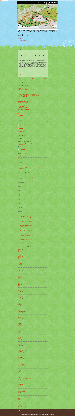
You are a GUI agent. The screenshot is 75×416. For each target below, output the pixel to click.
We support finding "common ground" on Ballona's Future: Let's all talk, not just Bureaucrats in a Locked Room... (31, 116)
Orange (19, 323)
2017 (19, 198)
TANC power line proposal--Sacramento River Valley (24, 378)
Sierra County (20, 366)
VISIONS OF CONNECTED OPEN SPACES (23, 87)
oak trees (19, 319)
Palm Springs (19, 325)
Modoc (19, 306)
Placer (19, 330)
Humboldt (19, 284)
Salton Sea (19, 343)
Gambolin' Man (21, 128)
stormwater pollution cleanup (21, 376)
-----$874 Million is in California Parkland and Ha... (26, 221)
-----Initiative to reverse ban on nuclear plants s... (25, 216)
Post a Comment (22, 74)
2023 (19, 190)
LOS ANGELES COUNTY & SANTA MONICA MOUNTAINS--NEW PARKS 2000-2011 (29, 95)
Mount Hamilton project (21, 311)
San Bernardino (20, 345)
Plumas (19, 331)
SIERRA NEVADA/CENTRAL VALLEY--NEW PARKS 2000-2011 (26, 94)
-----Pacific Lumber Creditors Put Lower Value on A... (26, 234)
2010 (19, 207)
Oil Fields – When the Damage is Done (23, 119)
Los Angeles (19, 298)
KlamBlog (20, 158)
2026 (19, 186)
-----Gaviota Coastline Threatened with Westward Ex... (26, 220)
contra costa (19, 271)
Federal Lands (20, 279)
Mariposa (19, 303)
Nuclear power (20, 318)
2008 (19, 210)
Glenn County (20, 283)
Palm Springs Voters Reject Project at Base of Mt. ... (26, 225)
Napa (18, 313)
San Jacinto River (20, 351)
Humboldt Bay (20, 285)
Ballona (19, 252)
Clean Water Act (20, 264)
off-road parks (20, 320)
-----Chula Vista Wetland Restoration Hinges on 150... (26, 222)
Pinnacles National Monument (21, 329)
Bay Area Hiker (21, 125)
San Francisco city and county (21, 349)
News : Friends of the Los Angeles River (24, 109)
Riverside (19, 338)
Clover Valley (20, 266)
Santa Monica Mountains (21, 360)
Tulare (19, 387)
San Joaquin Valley (20, 352)
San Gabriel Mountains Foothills (22, 350)
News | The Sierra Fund (22, 149)
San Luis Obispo (20, 353)
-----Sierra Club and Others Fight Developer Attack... (26, 227)
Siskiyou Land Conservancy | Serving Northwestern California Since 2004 (28, 155)
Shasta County (20, 365)
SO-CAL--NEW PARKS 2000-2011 (22, 96)
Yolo (18, 403)
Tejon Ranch (19, 380)
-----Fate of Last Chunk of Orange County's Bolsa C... (26, 217)
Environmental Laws (20, 278)
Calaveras (19, 258)
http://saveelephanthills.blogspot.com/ (23, 58)
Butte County (19, 257)
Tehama (19, 379)
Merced (19, 305)
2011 (19, 206)
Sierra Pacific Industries (21, 367)
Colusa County (20, 270)
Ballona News (21, 115)
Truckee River (20, 386)
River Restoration (20, 337)
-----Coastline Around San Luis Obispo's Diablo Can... (26, 238)
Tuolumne (19, 390)
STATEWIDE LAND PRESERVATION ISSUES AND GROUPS (26, 97)
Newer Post (20, 78)
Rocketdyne (19, 339)
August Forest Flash (21, 174)
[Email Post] (29, 69)
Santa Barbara (20, 356)
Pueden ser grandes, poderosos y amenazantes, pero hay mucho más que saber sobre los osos (30, 147)
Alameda (19, 248)
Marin (19, 302)
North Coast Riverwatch (22, 166)
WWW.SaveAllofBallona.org (22, 113)
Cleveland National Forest (21, 265)
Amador (19, 250)
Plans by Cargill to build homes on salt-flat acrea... (26, 236)
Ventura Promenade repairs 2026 (23, 137)
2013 (19, 203)
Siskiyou (19, 370)
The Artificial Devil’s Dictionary (23, 107)
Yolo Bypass (19, 404)
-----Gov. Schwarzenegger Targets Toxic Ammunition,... (26, 229)
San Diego (19, 346)
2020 (19, 194)
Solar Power (19, 372)
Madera (19, 299)
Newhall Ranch (20, 316)
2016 (19, 199)
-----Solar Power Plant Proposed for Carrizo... (25, 226)
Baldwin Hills (20, 251)
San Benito (19, 344)
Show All (47, 121)
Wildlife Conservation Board (21, 400)
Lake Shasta (19, 293)
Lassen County (20, 296)
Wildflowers (19, 399)
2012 (19, 204)
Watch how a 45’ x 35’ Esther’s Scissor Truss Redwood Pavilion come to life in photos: (29, 161)
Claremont (19, 263)
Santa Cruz (19, 359)
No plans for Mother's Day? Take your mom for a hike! (25, 126)
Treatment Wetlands (20, 384)
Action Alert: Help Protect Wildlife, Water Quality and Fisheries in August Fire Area (29, 164)
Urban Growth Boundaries (21, 391)
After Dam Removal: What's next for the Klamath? (25, 158)
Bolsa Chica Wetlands (20, 256)
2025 (19, 187)
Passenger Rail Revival (21, 326)
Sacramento (19, 340)
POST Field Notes (21, 131)
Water (19, 394)
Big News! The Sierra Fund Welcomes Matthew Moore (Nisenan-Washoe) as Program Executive (30, 150)
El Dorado (19, 276)
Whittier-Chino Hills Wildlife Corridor (23, 397)
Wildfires (19, 398)
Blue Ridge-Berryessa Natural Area (22, 255)
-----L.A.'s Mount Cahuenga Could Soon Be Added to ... (26, 231)
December (21, 212)
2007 (19, 211)
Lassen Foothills (20, 297)
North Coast (19, 317)
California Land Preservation (21, 259)
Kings (19, 290)
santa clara (19, 357)
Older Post (46, 78)
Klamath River (20, 291)
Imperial (19, 286)
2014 (19, 202)
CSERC (20, 146)
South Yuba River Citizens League (23, 142)
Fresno (19, 282)
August (21, 243)
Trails (19, 383)
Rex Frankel (19, 336)
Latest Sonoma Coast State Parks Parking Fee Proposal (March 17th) (27, 177)
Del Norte (19, 272)
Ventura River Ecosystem (22, 137)
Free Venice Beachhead (22, 106)
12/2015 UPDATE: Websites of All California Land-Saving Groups (26, 89)
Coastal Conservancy (20, 269)
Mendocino (19, 304)
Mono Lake (19, 309)
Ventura (19, 392)
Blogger (53, 414)
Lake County (19, 292)
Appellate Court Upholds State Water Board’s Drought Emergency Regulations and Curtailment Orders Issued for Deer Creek (31, 168)
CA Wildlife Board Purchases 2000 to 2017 (23, 100)
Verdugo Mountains (20, 393)
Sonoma (19, 373)
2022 (19, 191)
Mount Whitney (20, 312)
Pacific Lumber (20, 324)
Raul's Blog (20, 161)
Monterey (19, 310)
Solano (19, 371)
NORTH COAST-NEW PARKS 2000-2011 (23, 90)
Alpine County (20, 249)
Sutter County (20, 377)
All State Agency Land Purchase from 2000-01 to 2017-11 (25, 101)
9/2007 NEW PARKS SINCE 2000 (22, 88)
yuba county (19, 405)
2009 (19, 208)
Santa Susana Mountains (21, 363)
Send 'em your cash (20, 364)
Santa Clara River (20, 358)
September (21, 242)
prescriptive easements (21, 333)
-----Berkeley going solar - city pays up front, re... (26, 235)
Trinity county (20, 385)
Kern (18, 289)
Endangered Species (20, 277)
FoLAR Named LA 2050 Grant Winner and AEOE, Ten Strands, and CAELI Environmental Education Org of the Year (31, 110)
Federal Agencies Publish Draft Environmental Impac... (26, 230)
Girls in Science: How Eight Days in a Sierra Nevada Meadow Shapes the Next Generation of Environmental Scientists (30, 144)
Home (33, 78)
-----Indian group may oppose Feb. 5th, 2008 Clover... (26, 239)
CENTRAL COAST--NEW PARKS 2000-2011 (23, 93)
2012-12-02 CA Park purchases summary (23, 102)
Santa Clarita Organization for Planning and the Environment (27, 119)
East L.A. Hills (20, 275)
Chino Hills (19, 262)
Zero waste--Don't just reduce (21, 406)
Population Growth (20, 332)
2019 (19, 195)
